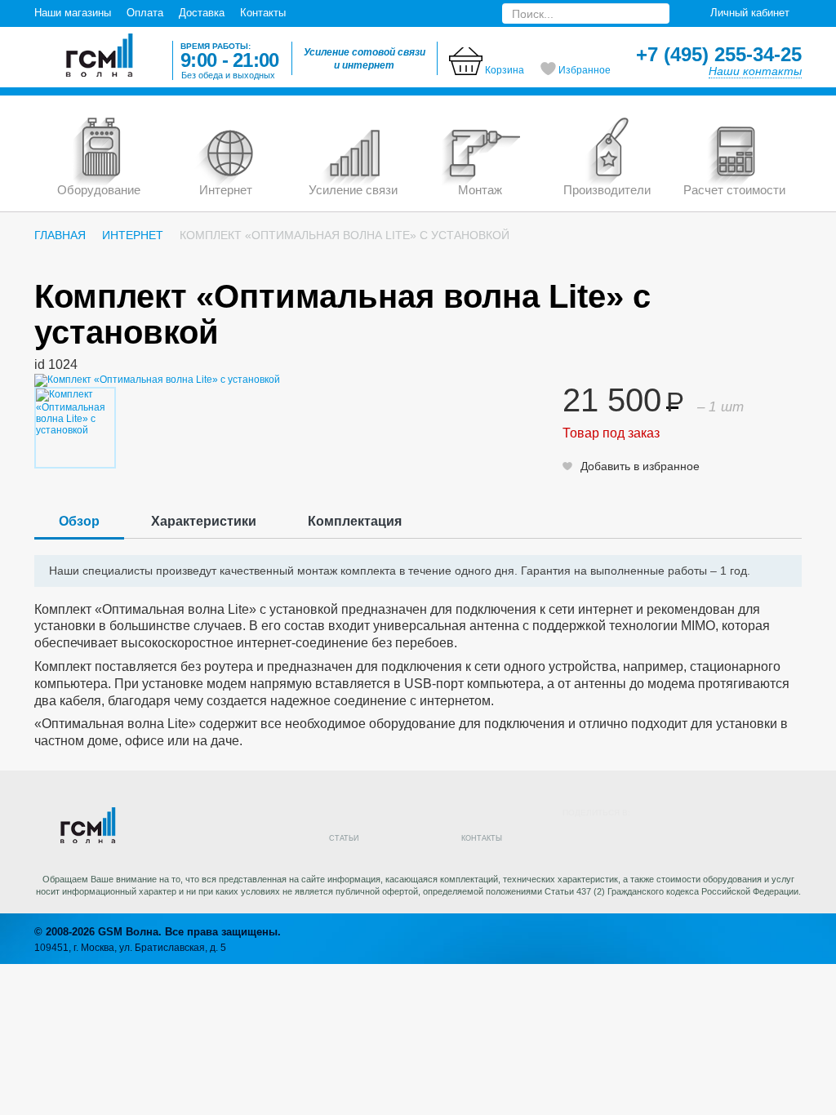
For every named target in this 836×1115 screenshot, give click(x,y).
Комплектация (355, 521)
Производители (607, 190)
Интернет (225, 190)
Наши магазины (72, 13)
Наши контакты (755, 71)
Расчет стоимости (734, 190)
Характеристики (203, 521)
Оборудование (98, 190)
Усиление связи (353, 190)
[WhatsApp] (750, 836)
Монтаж (480, 190)
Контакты (263, 13)
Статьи (343, 838)
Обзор (79, 521)
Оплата (145, 13)
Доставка (202, 13)
